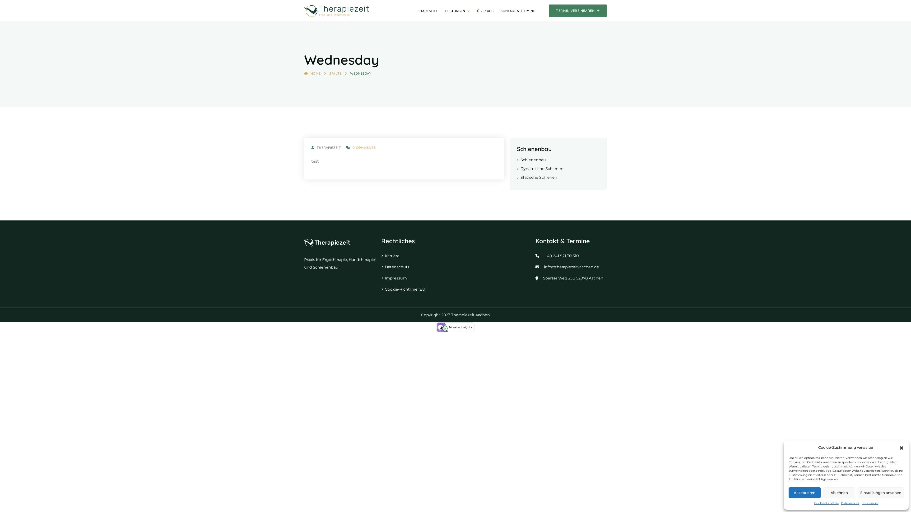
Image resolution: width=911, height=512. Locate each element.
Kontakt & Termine (518, 11)
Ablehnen (839, 492)
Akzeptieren (804, 492)
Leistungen (455, 11)
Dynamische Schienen (542, 168)
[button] (901, 447)
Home (316, 73)
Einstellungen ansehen (880, 492)
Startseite (428, 11)
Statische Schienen (539, 177)
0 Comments (364, 148)
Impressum (870, 503)
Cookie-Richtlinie (826, 503)
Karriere (392, 256)
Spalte (335, 73)
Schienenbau (533, 160)
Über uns (485, 11)
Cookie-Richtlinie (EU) (406, 289)
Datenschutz (850, 503)
